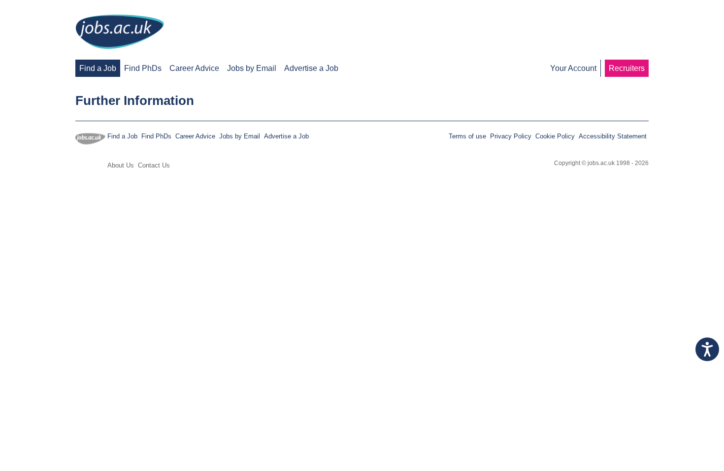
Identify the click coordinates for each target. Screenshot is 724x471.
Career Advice (194, 68)
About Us (120, 165)
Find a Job (97, 68)
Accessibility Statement (613, 136)
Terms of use (467, 136)
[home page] (119, 32)
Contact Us (154, 165)
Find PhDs (143, 68)
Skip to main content (39, 8)
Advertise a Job (311, 68)
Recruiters (627, 68)
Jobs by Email (251, 68)
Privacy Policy (510, 136)
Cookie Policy (555, 136)
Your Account (573, 68)
